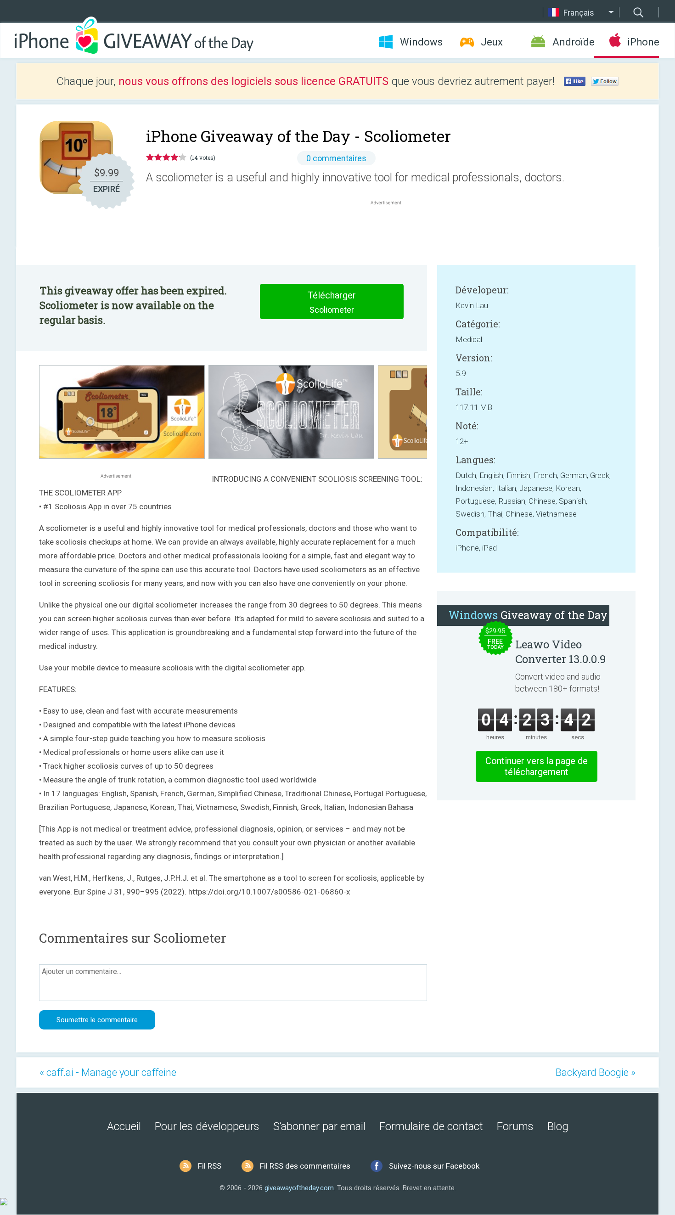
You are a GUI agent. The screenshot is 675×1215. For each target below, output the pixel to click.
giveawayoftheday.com (299, 1188)
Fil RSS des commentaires (305, 1165)
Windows (421, 42)
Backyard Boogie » (596, 1072)
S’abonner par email (319, 1126)
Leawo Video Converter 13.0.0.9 (560, 651)
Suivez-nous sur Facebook (434, 1165)
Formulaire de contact (431, 1126)
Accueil (124, 1126)
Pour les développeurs (207, 1126)
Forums (515, 1126)
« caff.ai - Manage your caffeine (107, 1072)
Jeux (492, 42)
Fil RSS (209, 1165)
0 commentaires (336, 158)
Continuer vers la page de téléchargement (536, 766)
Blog (557, 1126)
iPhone (643, 42)
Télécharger (332, 302)
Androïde (573, 42)
